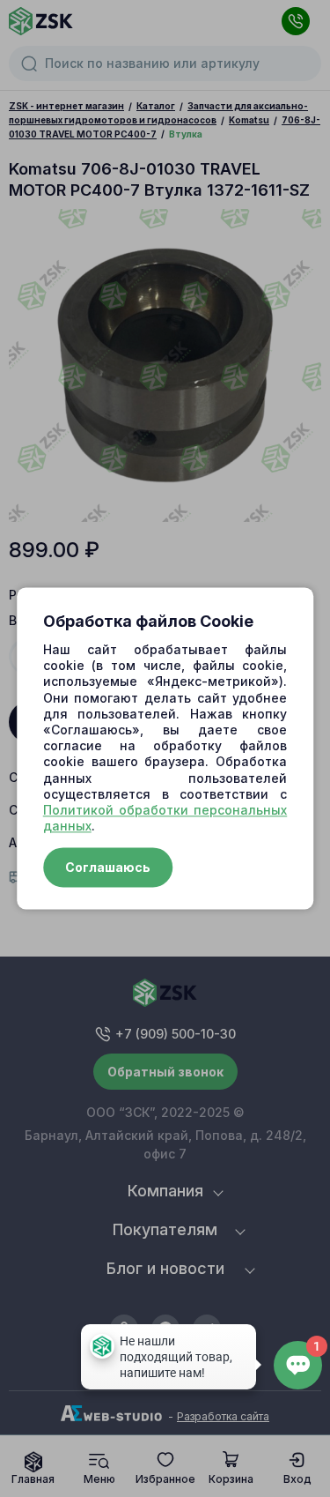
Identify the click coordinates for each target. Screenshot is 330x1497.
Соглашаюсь (107, 867)
